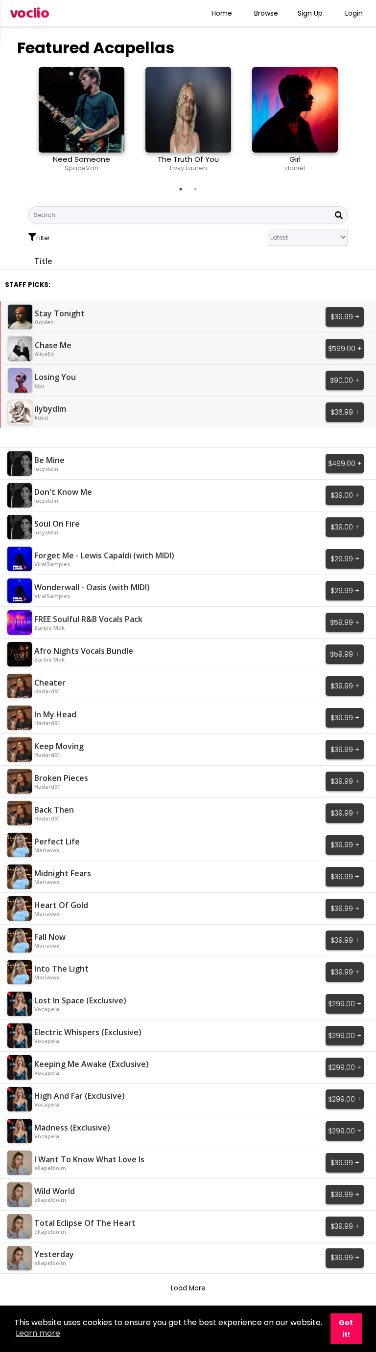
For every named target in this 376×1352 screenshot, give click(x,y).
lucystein (46, 468)
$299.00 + (344, 1004)
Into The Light (61, 968)
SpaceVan (81, 168)
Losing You (55, 377)
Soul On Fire (57, 523)
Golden (44, 322)
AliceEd (44, 353)
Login (354, 13)
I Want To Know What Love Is (89, 1159)
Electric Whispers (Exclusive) (87, 1032)
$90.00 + (344, 380)
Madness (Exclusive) (72, 1127)
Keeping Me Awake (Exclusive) (91, 1064)
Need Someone (81, 159)
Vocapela (46, 1009)
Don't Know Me (63, 492)
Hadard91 (47, 691)
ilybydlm (50, 408)
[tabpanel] (81, 123)
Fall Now (50, 936)
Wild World (54, 1191)
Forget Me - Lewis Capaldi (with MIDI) (104, 555)
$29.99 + (344, 559)
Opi (39, 385)
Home (222, 13)
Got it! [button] (346, 1328)
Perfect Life (57, 841)
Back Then (54, 809)
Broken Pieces (61, 778)
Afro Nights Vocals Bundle (83, 650)
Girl (295, 159)
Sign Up (310, 13)
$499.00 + (345, 463)
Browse (266, 13)
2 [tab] (195, 189)
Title (43, 261)
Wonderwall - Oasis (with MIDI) (92, 587)
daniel (295, 168)
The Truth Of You (188, 159)
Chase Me (53, 345)
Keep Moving (59, 746)
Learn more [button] (38, 1333)
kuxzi (41, 417)
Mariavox (46, 850)
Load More (188, 1288)
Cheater (50, 682)
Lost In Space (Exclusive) (80, 1000)
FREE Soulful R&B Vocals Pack (88, 619)
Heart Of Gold (61, 905)
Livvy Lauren (188, 168)
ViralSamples (52, 564)
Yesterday (54, 1254)
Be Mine (49, 460)
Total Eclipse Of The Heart (85, 1223)
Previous (21, 123)
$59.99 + (344, 622)
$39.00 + (344, 495)
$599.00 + (345, 349)
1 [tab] (181, 189)
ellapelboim (50, 1168)
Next (355, 123)
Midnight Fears (62, 873)
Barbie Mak (49, 627)
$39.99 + (344, 317)
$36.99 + (344, 412)
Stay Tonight (60, 313)
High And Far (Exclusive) (79, 1095)
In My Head (55, 714)
